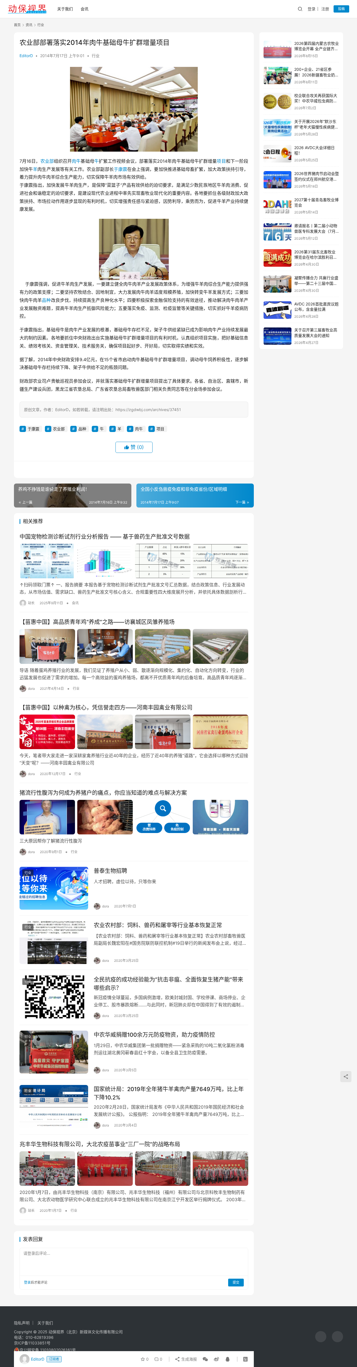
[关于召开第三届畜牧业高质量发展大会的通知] (277, 336)
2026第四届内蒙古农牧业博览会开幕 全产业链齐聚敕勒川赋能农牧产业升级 (316, 49)
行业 (96, 55)
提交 (236, 1282)
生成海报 (188, 1359)
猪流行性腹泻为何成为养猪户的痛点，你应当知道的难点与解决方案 (103, 793)
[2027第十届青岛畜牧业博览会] (277, 206)
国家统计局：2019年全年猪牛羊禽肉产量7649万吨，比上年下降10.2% (169, 1093)
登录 (311, 8)
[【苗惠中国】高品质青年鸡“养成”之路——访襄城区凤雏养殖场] (134, 646)
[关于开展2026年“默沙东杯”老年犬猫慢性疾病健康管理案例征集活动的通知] (277, 128)
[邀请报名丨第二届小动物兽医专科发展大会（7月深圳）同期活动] (277, 232)
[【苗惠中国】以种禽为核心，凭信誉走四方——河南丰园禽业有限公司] (134, 732)
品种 (46, 300)
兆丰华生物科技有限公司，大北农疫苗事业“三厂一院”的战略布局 (100, 1144)
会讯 (84, 8)
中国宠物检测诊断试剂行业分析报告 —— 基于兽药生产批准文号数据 (105, 536)
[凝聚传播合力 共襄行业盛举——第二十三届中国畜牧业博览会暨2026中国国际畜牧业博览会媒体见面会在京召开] (277, 284)
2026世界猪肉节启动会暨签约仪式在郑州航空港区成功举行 (316, 179)
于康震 (120, 169)
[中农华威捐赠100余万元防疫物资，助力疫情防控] (54, 1052)
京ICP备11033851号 (32, 1343)
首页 (17, 25)
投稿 (341, 9)
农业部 (47, 161)
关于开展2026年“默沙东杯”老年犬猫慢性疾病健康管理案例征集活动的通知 (316, 127)
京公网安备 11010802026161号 (48, 1349)
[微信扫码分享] (205, 1359)
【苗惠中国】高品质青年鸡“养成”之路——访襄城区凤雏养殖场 (97, 622)
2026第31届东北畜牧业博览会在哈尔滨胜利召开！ (315, 257)
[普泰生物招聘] (54, 888)
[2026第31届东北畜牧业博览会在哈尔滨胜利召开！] (277, 258)
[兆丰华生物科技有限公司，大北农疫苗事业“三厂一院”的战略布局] (134, 1168)
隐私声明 (22, 1322)
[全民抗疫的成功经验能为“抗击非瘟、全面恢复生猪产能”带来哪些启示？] (54, 996)
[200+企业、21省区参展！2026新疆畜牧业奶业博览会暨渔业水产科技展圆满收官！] (277, 75)
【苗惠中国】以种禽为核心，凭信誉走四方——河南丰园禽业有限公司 (106, 707)
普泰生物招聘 (110, 871)
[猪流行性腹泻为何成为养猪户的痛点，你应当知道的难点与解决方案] (134, 817)
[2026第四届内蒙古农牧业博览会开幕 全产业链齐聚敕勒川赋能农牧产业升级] (277, 49)
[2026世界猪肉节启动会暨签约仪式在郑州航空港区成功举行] (277, 180)
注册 (325, 8)
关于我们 (65, 8)
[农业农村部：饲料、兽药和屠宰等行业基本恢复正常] (54, 942)
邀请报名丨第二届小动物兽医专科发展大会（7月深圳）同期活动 (315, 231)
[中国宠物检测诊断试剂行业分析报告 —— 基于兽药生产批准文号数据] (134, 561)
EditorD (26, 55)
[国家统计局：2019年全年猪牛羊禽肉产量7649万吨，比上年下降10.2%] (54, 1106)
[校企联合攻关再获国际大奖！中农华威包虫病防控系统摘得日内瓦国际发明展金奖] (277, 101)
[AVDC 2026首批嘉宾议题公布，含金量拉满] (277, 310)
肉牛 (76, 161)
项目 (221, 161)
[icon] (320, 1336)
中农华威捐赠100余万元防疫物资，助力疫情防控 (154, 1034)
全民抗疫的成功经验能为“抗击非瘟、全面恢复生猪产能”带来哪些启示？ (168, 983)
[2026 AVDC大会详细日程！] (277, 153)
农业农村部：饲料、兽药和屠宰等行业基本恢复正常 (158, 925)
